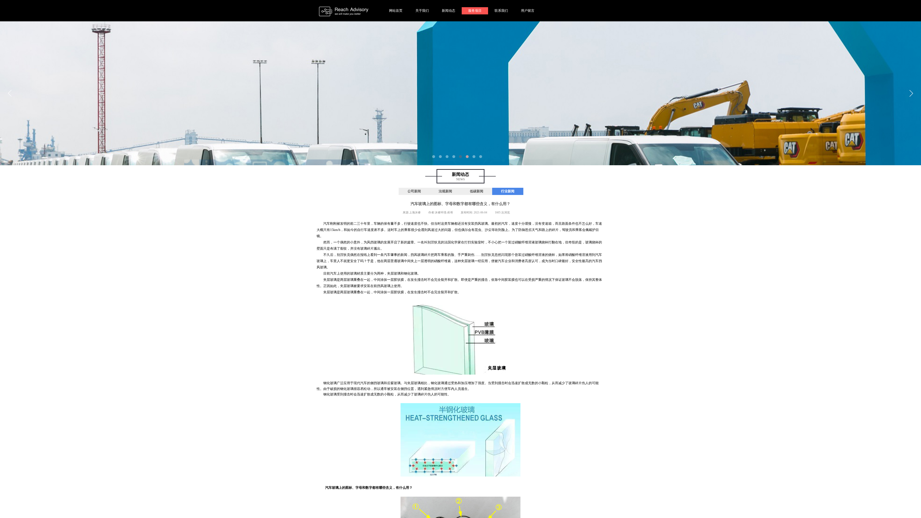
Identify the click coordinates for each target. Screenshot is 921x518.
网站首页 (395, 10)
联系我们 (501, 10)
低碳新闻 (476, 191)
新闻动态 (448, 10)
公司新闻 (414, 191)
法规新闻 (445, 191)
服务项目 (475, 10)
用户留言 (527, 10)
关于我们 (422, 10)
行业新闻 (507, 191)
